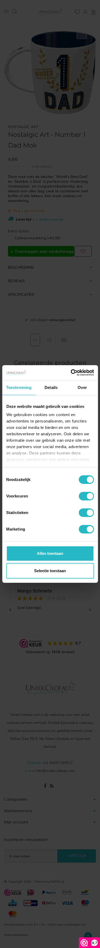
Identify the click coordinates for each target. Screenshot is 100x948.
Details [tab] (51, 387)
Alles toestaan (50, 553)
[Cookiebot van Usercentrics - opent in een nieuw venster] (71, 372)
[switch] (86, 496)
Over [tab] (82, 387)
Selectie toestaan (50, 570)
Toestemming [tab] (18, 387)
